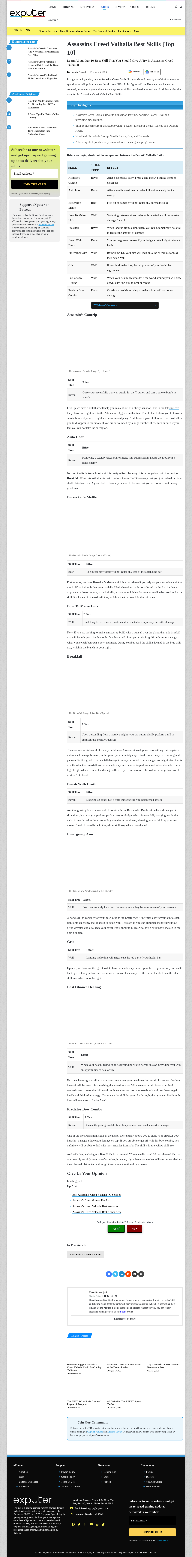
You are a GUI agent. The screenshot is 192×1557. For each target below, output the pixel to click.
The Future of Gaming (104, 31)
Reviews (120, 7)
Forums (149, 7)
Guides (104, 7)
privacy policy (44, 193)
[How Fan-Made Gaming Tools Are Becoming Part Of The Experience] (17, 105)
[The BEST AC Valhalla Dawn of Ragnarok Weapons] (85, 1474)
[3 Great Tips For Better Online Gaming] (17, 118)
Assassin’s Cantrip (83, 1189)
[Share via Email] (135, 1360)
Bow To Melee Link (85, 1211)
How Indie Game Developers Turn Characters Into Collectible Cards (42, 131)
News (52, 7)
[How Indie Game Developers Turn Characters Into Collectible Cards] (17, 131)
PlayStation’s (124, 31)
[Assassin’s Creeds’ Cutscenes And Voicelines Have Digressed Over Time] (17, 52)
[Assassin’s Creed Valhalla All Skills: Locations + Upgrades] (17, 79)
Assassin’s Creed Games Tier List (91, 1286)
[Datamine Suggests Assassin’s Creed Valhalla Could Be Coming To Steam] (85, 1437)
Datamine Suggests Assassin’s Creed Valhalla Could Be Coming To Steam (84, 1453)
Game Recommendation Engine (75, 31)
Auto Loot (79, 1197)
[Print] (141, 1360)
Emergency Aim (82, 1233)
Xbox (136, 31)
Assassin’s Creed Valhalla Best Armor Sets (96, 1297)
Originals (68, 7)
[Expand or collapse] (155, 305)
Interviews (87, 7)
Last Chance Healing (85, 1248)
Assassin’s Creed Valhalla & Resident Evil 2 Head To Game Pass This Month (43, 65)
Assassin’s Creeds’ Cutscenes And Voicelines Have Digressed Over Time (43, 51)
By (68, 72)
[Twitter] (115, 1360)
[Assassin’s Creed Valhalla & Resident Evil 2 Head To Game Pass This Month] (17, 65)
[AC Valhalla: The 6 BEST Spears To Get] (125, 1474)
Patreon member (46, 224)
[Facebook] (109, 1360)
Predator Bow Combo (86, 1255)
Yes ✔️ (116, 1314)
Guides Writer (95, 1381)
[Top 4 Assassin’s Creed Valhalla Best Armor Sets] (165, 1437)
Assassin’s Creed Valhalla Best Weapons (95, 1291)
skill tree (174, 408)
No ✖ (135, 1314)
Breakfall (78, 1219)
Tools (134, 7)
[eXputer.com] (27, 13)
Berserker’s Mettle (83, 1204)
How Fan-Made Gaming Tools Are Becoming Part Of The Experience (43, 104)
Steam (123, 1397)
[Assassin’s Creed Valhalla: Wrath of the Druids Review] (125, 1437)
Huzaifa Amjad (76, 72)
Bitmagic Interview (48, 31)
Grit (75, 1241)
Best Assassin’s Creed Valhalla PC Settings (96, 1280)
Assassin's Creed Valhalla (86, 1340)
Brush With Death (83, 1226)
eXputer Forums (95, 1518)
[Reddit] (128, 1360)
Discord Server (114, 1518)
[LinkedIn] (122, 1360)
